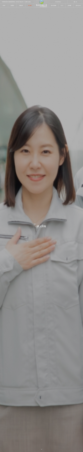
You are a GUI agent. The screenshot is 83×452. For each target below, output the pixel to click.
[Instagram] (74, 2)
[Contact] (76, 2)
